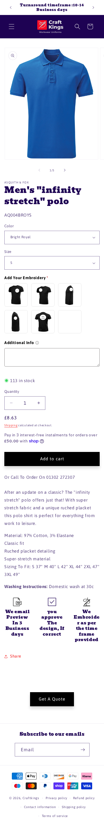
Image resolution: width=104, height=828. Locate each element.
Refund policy (84, 798)
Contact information (40, 807)
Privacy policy (56, 798)
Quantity (11, 391)
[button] (11, 26)
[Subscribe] (83, 749)
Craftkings (31, 798)
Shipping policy (74, 807)
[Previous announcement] (10, 7)
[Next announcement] (93, 7)
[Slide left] (39, 170)
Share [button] (15, 656)
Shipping (11, 425)
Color (9, 226)
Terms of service (55, 816)
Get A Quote (52, 698)
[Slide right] (64, 170)
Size (8, 251)
